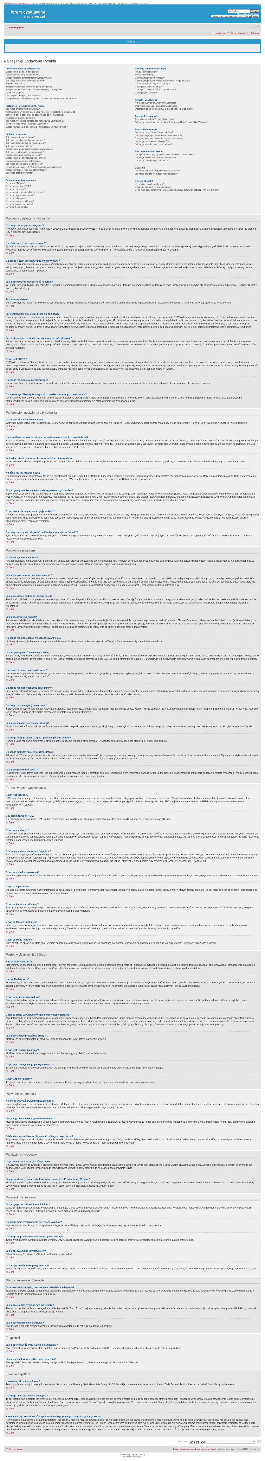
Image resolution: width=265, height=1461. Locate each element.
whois (86, 1423)
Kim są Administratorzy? (146, 72)
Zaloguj (255, 33)
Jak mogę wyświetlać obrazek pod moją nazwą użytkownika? (35, 121)
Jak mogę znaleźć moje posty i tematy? (153, 144)
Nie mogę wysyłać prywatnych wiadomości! (155, 103)
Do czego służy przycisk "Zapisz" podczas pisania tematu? (34, 167)
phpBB (134, 1454)
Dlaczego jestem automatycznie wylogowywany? (29, 78)
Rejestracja (242, 33)
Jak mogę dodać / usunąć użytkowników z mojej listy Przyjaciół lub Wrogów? (171, 122)
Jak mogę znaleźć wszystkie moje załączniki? (156, 174)
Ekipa (175, 1449)
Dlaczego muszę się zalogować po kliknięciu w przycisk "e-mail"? (37, 127)
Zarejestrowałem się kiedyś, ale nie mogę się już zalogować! (34, 89)
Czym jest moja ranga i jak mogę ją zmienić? (27, 124)
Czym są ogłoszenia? (16, 198)
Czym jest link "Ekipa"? (146, 93)
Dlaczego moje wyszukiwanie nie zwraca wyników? (159, 135)
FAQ (231, 33)
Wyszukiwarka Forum (248, 14)
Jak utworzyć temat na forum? (20, 137)
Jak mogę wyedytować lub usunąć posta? (25, 140)
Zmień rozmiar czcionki (256, 27)
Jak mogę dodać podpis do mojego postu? (26, 143)
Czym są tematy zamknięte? (19, 204)
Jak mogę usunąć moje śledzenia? (151, 160)
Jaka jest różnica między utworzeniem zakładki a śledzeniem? (164, 154)
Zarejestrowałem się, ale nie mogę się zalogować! (29, 87)
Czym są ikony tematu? (17, 207)
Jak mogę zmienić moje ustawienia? (23, 109)
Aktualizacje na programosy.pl (17, 3)
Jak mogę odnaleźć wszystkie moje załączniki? (157, 170)
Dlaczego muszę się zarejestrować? (23, 74)
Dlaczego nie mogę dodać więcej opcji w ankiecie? (29, 149)
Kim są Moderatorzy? (145, 74)
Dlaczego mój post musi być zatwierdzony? (26, 170)
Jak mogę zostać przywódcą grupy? (152, 83)
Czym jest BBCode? (15, 183)
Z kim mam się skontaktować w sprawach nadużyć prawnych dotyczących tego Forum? (177, 190)
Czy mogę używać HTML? (18, 186)
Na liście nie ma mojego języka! (20, 118)
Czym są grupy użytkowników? (150, 78)
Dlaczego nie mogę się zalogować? (22, 72)
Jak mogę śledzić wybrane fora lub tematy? (155, 157)
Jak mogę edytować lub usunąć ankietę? (25, 152)
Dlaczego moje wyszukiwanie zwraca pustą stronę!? (159, 138)
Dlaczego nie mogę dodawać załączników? (26, 158)
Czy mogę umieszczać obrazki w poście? (25, 192)
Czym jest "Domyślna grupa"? (149, 87)
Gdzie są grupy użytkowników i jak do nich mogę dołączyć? (163, 81)
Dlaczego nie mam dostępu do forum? (24, 155)
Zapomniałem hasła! (15, 83)
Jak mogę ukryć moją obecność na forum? (26, 81)
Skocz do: (182, 1441)
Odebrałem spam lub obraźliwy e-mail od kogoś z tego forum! (164, 109)
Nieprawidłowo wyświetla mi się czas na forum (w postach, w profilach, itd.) (41, 112)
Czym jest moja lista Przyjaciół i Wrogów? (154, 119)
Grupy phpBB (108, 1384)
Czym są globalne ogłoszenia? (20, 195)
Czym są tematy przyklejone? (20, 201)
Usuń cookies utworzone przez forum (198, 1449)
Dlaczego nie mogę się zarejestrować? (24, 95)
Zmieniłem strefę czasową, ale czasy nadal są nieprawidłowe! (35, 115)
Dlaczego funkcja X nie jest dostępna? (153, 187)
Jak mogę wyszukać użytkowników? (152, 141)
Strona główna (16, 27)
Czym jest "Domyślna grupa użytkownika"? (155, 89)
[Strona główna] (27, 10)
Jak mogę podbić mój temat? (19, 173)
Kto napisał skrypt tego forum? (149, 184)
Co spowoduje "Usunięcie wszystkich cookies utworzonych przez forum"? (41, 98)
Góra (11, 235)
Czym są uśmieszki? (16, 189)
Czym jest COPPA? (15, 93)
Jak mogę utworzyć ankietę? (19, 146)
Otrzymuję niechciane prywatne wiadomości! (156, 106)
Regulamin (220, 33)
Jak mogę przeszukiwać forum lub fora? (154, 132)
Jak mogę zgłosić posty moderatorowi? (24, 164)
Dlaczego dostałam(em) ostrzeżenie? (23, 161)
